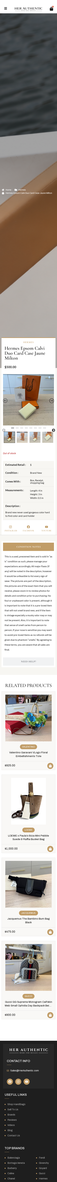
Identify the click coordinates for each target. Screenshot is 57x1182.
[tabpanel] (28, 399)
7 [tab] (39, 429)
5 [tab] (30, 429)
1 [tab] (12, 429)
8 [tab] (44, 429)
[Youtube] (27, 1082)
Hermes (22, 190)
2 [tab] (17, 429)
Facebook (28, 530)
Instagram (11, 530)
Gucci (28, 996)
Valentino (28, 747)
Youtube (46, 530)
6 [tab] (35, 429)
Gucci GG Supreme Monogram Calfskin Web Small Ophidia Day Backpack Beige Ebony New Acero (28, 1005)
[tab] (28, 547)
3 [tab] (21, 429)
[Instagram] (18, 1082)
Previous (3, 430)
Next (53, 430)
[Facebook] (10, 1082)
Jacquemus (28, 913)
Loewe (29, 830)
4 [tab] (26, 429)
